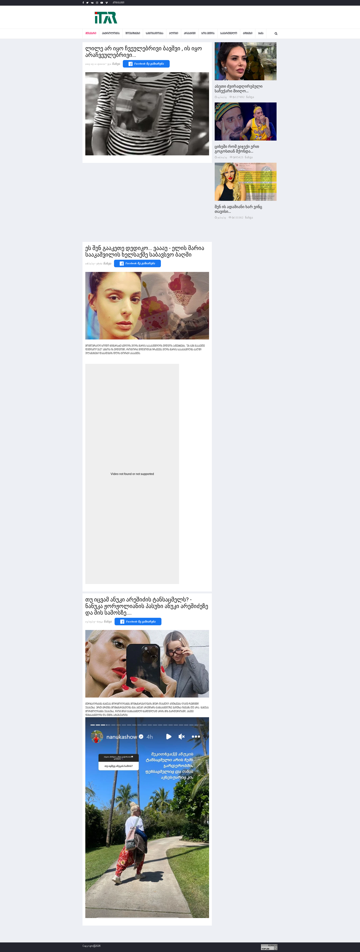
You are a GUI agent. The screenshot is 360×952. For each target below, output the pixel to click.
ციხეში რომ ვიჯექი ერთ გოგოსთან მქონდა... (237, 149)
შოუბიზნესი (132, 33)
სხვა (260, 33)
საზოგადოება (154, 33)
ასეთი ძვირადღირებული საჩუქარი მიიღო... (238, 88)
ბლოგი (173, 33)
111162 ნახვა (243, 217)
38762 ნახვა (103, 263)
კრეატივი (190, 33)
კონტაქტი (118, 3)
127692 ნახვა (244, 96)
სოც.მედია (207, 33)
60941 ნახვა (104, 621)
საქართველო (228, 33)
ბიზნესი (247, 33)
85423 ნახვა (244, 157)
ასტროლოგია (111, 33)
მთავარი (91, 33)
